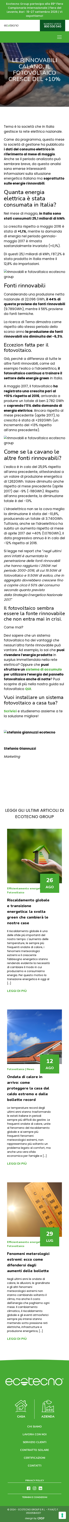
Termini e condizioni (34, 1497)
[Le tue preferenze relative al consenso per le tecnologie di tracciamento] (62, 1515)
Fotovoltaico (15, 892)
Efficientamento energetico (26, 888)
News (30, 1069)
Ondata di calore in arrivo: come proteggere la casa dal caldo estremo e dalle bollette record (28, 1088)
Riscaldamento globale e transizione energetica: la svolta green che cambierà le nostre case (28, 912)
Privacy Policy (34, 1480)
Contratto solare (34, 1450)
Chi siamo (34, 1426)
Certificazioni (34, 1458)
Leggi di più (17, 991)
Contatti (34, 1465)
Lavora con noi (35, 1434)
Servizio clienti (34, 1442)
